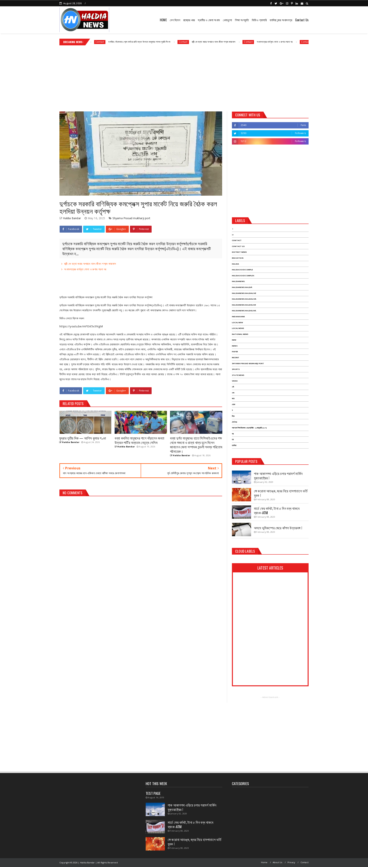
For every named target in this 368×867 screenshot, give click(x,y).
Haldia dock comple (242, 269)
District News (239, 252)
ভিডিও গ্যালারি (259, 20)
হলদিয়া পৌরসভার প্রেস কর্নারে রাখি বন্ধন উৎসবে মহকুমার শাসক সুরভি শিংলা (110, 41)
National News (240, 334)
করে (233, 398)
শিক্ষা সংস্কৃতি (242, 20)
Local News (238, 328)
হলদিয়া (234, 445)
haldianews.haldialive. (244, 299)
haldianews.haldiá (242, 287)
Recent (235, 357)
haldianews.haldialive (244, 293)
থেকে (233, 404)
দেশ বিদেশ (175, 20)
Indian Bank (238, 316)
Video (235, 381)
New (234, 340)
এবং (233, 392)
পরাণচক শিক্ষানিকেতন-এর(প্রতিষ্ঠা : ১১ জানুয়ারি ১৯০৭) (249, 428)
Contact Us (302, 20)
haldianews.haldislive (244, 305)
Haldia (235, 264)
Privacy (291, 862)
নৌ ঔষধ (234, 422)
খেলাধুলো (227, 20)
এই (233, 387)
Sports (236, 369)
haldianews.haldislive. (244, 310)
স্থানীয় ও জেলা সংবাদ (209, 20)
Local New (237, 322)
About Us (277, 862)
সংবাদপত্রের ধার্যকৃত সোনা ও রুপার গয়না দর (245, 41)
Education (237, 258)
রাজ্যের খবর (189, 20)
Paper (235, 351)
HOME (163, 20)
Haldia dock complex (243, 275)
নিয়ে (233, 416)
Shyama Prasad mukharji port (131, 218)
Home (264, 862)
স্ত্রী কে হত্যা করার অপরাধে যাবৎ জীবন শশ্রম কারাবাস (184, 41)
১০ (233, 234)
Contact (153, 41)
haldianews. (238, 281)
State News (238, 375)
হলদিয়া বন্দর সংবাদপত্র (281, 20)
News (234, 346)
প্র (233, 433)
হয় (233, 439)
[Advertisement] (184, 77)
